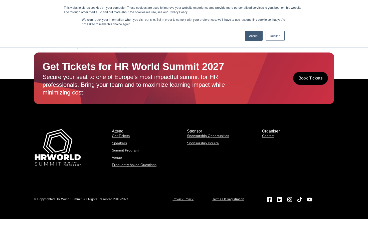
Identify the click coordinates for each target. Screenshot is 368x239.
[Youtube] (309, 199)
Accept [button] (253, 36)
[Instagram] (289, 199)
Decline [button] (275, 36)
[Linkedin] (279, 199)
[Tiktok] (299, 199)
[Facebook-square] (269, 199)
